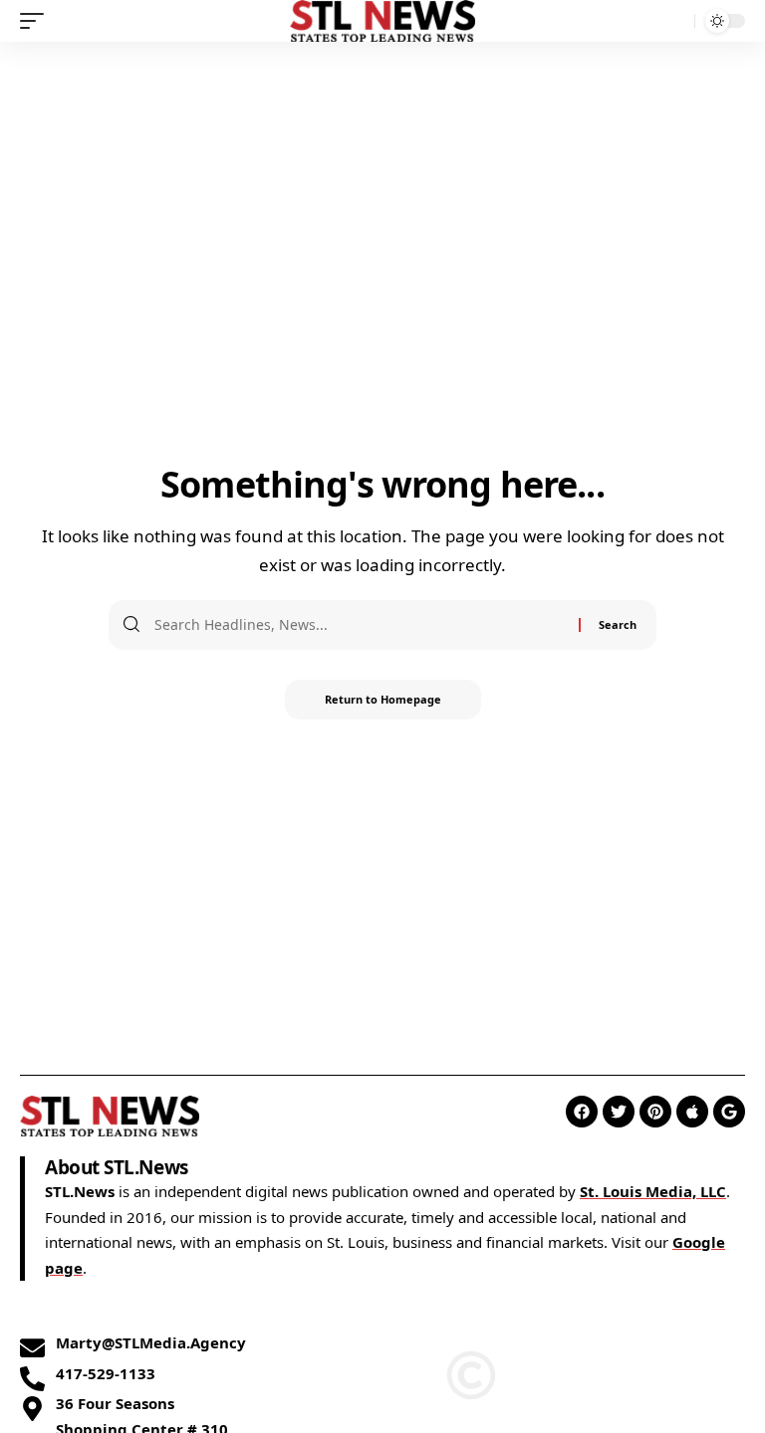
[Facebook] (582, 1111)
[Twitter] (619, 1111)
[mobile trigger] (37, 21)
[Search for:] (359, 625)
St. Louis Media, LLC (653, 1191)
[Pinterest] (655, 1111)
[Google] (729, 1111)
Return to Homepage (383, 699)
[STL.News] (383, 21)
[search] (674, 21)
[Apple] (692, 1111)
